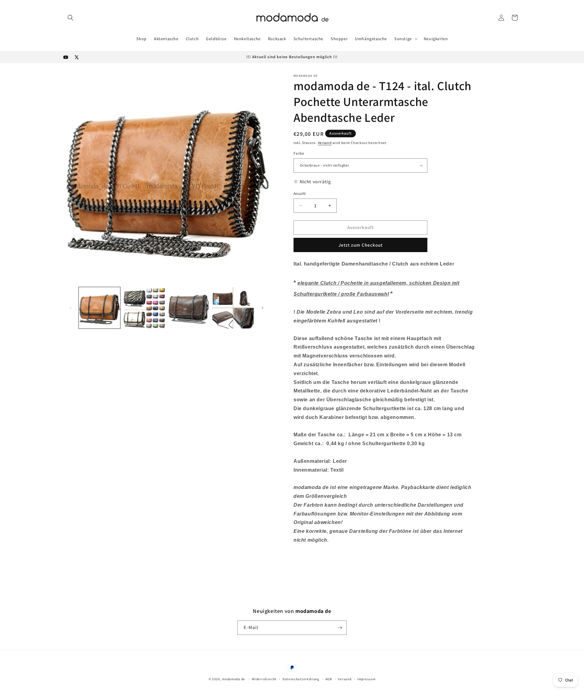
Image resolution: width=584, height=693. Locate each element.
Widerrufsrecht (264, 679)
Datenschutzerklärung (301, 679)
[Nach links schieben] (70, 308)
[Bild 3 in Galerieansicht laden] (188, 308)
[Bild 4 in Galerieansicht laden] (233, 308)
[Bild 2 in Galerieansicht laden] (144, 308)
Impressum (366, 679)
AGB (328, 679)
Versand (325, 142)
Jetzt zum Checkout (361, 245)
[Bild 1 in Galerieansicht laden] (99, 308)
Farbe (299, 153)
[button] (70, 17)
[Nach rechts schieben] (262, 308)
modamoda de (233, 679)
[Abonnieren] (339, 628)
